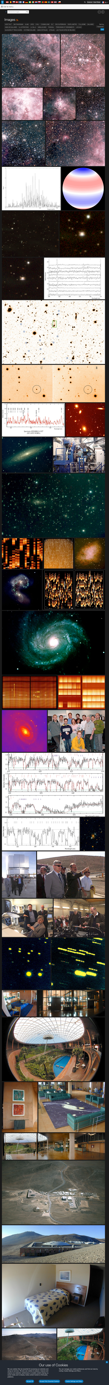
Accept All (30, 1381)
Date (102, 29)
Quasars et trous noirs (13, 30)
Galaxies (90, 24)
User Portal (96, 2)
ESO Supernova (60, 24)
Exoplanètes (72, 24)
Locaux (78, 27)
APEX (32, 24)
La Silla (33, 27)
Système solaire (29, 30)
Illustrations (24, 27)
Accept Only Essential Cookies (49, 1381)
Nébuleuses (42, 27)
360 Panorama (18, 24)
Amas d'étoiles (42, 30)
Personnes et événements (65, 27)
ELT (52, 24)
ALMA (27, 24)
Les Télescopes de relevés (65, 30)
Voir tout (8, 24)
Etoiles (51, 30)
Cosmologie (45, 24)
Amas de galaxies (11, 27)
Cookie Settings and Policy (74, 1381)
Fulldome (82, 24)
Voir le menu (8, 7)
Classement (100, 26)
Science (89, 2)
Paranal (51, 27)
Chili (37, 24)
